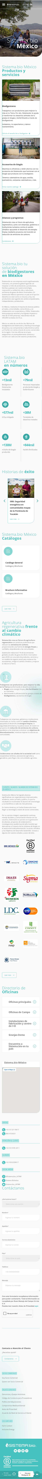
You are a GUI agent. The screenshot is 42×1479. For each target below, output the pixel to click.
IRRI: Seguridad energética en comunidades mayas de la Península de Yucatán (20, 508)
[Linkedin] (23, 1450)
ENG (27, 4)
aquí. (37, 1306)
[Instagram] (26, 1450)
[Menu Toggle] (3, 4)
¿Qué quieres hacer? (9, 1199)
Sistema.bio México (19, 70)
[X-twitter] (19, 1450)
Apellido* (5, 1226)
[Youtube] (15, 1450)
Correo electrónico (8, 1240)
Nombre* (5, 1212)
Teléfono (5, 1267)
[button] (31, 4)
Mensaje (5, 1280)
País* (4, 1253)
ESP (24, 4)
